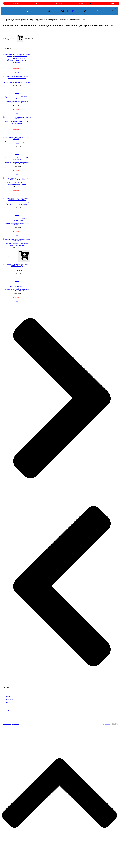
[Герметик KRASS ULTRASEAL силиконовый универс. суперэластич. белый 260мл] (17, 55)
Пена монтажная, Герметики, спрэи (67, 19)
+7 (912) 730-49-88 (69, 10)
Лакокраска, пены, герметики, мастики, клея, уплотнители (43, 19)
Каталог (59, 3)
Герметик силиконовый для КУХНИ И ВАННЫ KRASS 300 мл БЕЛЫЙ (17, 203)
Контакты (110, 3)
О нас (38, 3)
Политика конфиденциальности (11, 724)
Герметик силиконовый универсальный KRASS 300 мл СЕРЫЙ (17, 290)
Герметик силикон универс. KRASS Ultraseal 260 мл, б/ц (17, 102)
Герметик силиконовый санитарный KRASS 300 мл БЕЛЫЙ (17, 244)
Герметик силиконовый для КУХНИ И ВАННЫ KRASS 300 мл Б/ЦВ (17, 183)
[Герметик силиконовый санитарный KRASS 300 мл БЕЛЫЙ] (17, 239)
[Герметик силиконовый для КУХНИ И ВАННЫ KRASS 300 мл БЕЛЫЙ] (17, 199)
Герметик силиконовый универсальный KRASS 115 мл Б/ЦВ (17, 269)
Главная (16, 3)
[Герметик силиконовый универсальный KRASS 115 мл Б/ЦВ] (17, 265)
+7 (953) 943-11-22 (69, 11)
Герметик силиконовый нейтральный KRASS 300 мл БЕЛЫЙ (17, 163)
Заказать (17, 72)
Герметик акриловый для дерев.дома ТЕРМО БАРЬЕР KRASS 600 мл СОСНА (17, 81)
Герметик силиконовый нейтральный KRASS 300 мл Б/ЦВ (17, 142)
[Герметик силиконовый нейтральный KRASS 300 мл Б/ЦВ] (17, 138)
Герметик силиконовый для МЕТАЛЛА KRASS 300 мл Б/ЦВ (17, 224)
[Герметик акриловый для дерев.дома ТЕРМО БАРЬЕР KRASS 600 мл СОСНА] (17, 77)
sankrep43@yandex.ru (11, 710)
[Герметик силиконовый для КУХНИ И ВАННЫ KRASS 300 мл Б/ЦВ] (17, 178)
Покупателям (84, 3)
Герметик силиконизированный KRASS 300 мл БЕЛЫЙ (16, 122)
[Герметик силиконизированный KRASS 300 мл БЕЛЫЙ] (17, 117)
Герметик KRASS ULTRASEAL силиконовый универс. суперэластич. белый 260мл (17, 60)
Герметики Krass (81, 19)
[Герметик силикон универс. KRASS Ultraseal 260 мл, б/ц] (17, 97)
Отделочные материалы (22, 19)
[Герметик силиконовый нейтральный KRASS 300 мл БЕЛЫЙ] (17, 158)
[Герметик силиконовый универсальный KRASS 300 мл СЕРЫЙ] (17, 285)
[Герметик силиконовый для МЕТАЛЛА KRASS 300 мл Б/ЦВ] (17, 219)
